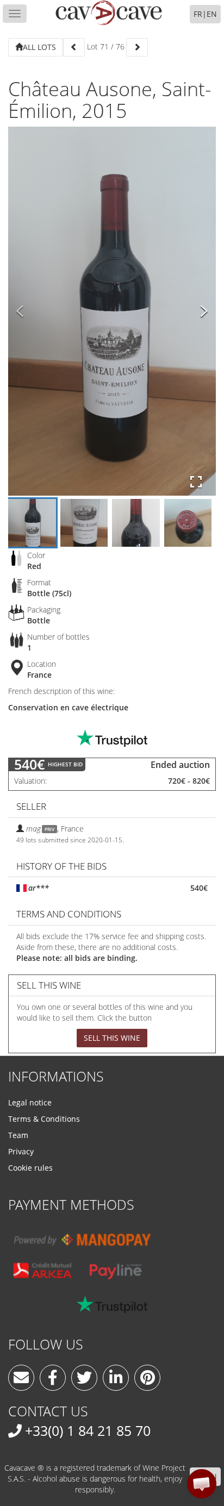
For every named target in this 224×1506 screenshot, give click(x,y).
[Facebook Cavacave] (53, 1378)
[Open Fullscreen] (196, 482)
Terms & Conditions (44, 1119)
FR (198, 14)
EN (212, 14)
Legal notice (30, 1102)
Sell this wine (112, 1038)
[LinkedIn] (116, 1378)
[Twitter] (84, 1378)
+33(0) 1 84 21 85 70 (88, 1430)
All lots (39, 47)
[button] (201, 1483)
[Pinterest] (147, 1378)
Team (18, 1135)
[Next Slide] (204, 311)
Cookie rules (30, 1168)
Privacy (21, 1151)
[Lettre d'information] (21, 1378)
